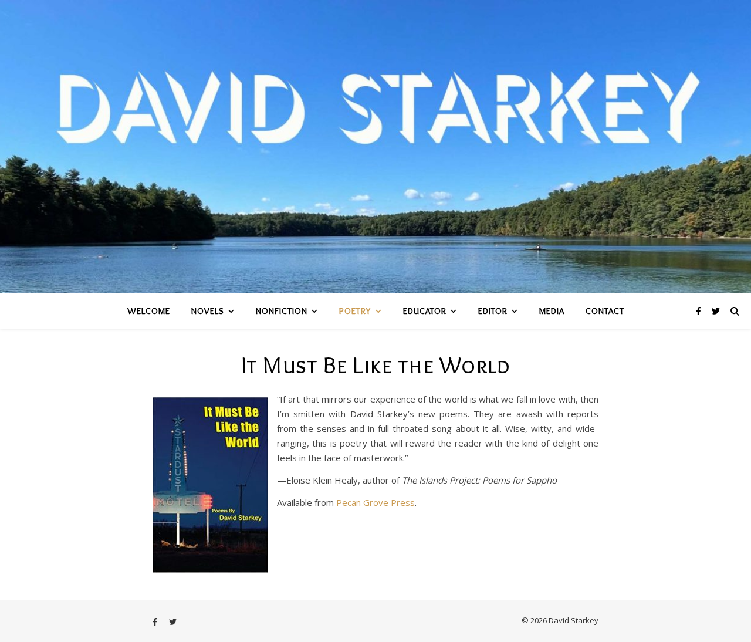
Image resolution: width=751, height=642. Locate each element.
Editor (493, 311)
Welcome (148, 311)
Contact (605, 311)
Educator (424, 311)
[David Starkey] (375, 146)
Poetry (355, 311)
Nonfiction (281, 311)
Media (551, 311)
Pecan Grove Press (375, 502)
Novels (207, 311)
